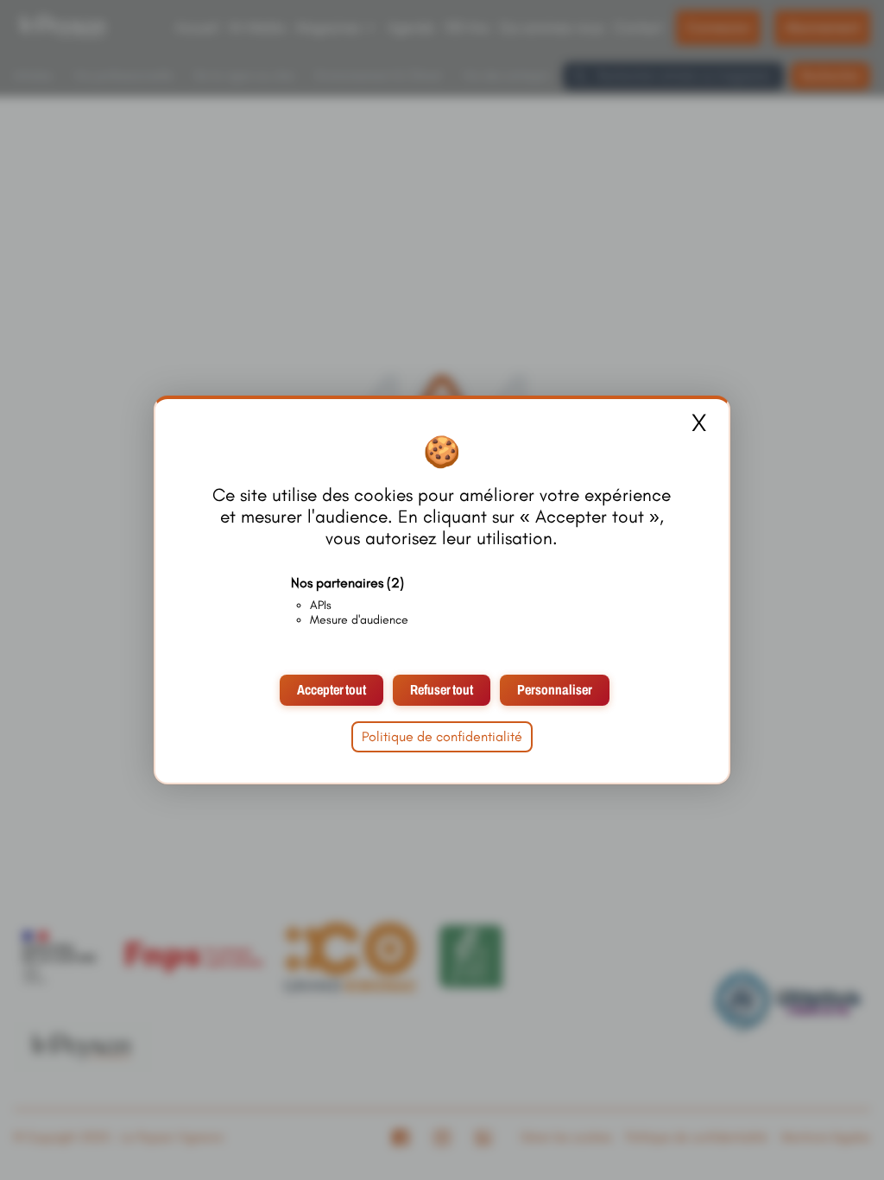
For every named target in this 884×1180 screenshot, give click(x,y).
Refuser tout (441, 689)
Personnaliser (554, 689)
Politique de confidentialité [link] (442, 736)
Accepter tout (331, 689)
